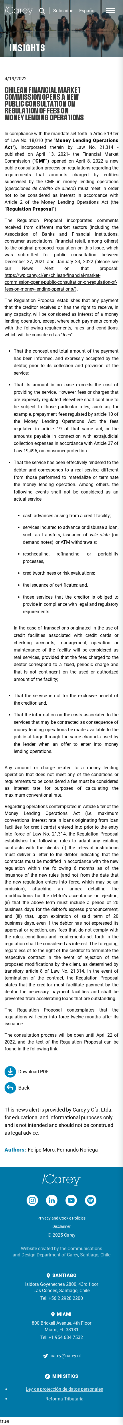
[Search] (42, 11)
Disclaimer (61, 1226)
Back (23, 1088)
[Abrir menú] (110, 11)
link (53, 1049)
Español (87, 10)
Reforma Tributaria (64, 1399)
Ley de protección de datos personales (64, 1389)
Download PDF (33, 1071)
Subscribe (63, 10)
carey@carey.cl (66, 1355)
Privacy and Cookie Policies (61, 1218)
